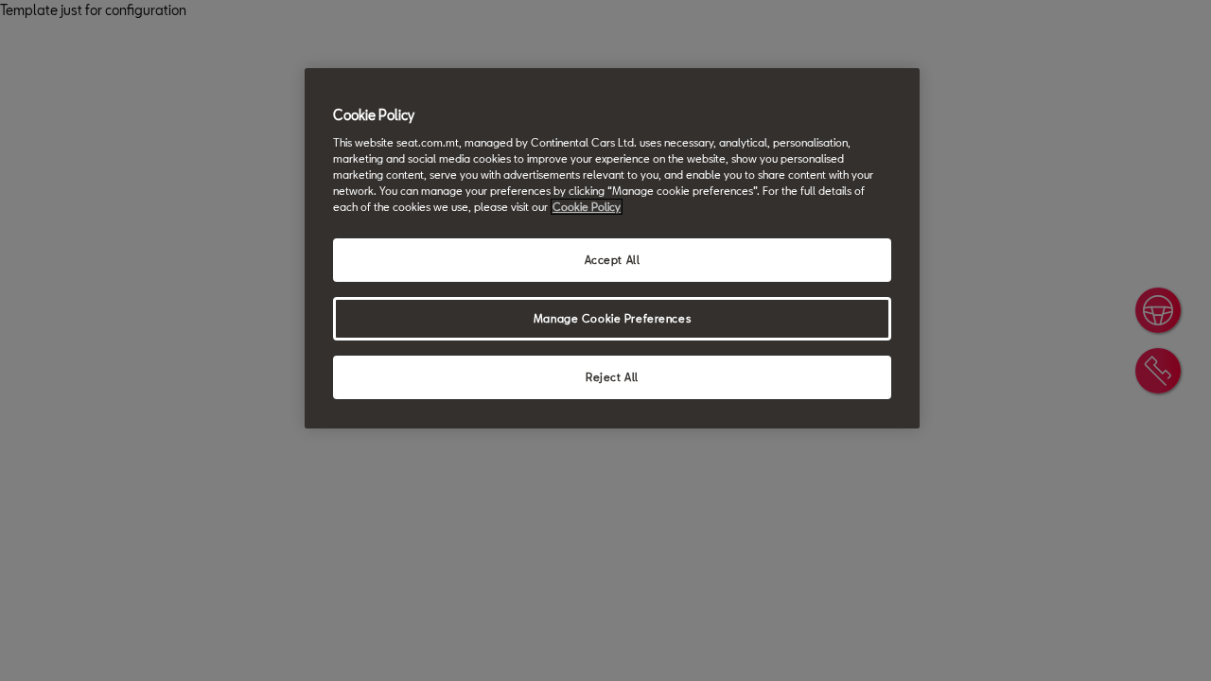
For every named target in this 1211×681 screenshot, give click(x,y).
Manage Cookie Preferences (612, 318)
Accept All (613, 259)
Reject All (612, 377)
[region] (612, 248)
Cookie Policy (587, 207)
